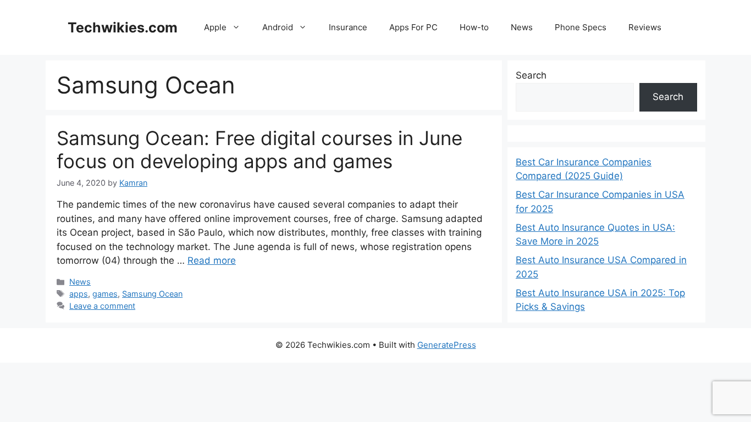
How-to (474, 27)
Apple (215, 27)
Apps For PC (413, 27)
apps (78, 293)
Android (277, 27)
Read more (211, 260)
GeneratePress (446, 345)
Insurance (348, 27)
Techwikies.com (123, 27)
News (522, 27)
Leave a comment (102, 305)
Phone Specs (580, 27)
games (105, 293)
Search (531, 75)
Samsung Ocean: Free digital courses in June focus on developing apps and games (259, 149)
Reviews (644, 27)
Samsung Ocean (152, 293)
